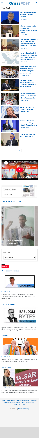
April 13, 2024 (23, 48)
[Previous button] (3, 226)
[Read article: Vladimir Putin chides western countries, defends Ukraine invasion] (10, 126)
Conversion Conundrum (10, 271)
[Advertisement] (19, 432)
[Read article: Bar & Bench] (20, 377)
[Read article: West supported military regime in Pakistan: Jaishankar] (10, 17)
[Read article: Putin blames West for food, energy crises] (10, 139)
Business (33, 400)
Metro (13, 400)
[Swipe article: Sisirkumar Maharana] (19, 226)
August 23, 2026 (6, 291)
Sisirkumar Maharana (15, 241)
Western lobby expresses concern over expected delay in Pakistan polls (28, 96)
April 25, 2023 (23, 114)
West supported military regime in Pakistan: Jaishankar (28, 15)
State (8, 400)
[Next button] (36, 226)
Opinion (12, 402)
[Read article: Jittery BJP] (20, 346)
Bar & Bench (6, 367)
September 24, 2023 (25, 89)
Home (3, 400)
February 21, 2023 (24, 127)
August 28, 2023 (24, 100)
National (18, 400)
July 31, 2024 (23, 34)
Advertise (31, 402)
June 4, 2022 (23, 139)
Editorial (6, 402)
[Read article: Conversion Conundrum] (20, 281)
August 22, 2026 (6, 325)
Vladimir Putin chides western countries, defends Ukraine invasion (28, 123)
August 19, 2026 (6, 356)
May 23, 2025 (23, 19)
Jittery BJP (6, 336)
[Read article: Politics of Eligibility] (20, 315)
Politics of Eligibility (9, 304)
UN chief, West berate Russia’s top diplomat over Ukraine (27, 109)
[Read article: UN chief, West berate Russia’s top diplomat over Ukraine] (10, 112)
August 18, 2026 (6, 387)
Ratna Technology (23, 409)
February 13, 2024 (24, 75)
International (25, 400)
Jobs (23, 404)
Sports (18, 402)
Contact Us (17, 404)
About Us (24, 402)
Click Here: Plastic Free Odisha (14, 201)
